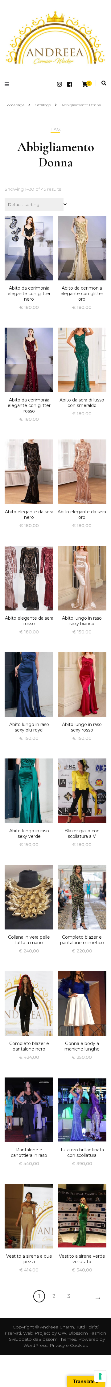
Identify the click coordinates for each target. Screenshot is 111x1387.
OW (62, 1333)
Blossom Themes (57, 1339)
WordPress (35, 1345)
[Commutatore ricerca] (103, 83)
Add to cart (29, 253)
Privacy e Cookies (69, 1345)
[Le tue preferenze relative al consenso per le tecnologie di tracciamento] (100, 1376)
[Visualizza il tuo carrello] (85, 84)
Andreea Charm (57, 1327)
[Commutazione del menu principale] (8, 84)
